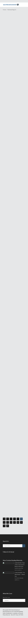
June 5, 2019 (9, 498)
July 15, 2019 (9, 179)
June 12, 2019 (9, 443)
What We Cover (6, 597)
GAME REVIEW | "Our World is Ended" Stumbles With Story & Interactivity (14, 329)
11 (21, 522)
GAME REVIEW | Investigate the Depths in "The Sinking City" (13, 271)
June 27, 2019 (9, 275)
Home (4, 9)
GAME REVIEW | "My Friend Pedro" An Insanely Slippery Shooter (13, 175)
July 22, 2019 (9, 93)
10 (18, 522)
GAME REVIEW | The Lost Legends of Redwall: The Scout (14, 127)
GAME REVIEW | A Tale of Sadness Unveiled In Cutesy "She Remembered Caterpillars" (13, 438)
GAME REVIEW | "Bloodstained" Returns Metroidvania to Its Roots (12, 88)
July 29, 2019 (9, 51)
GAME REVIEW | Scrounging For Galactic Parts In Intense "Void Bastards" (13, 233)
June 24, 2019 (9, 333)
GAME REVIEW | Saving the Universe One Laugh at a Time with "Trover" (14, 493)
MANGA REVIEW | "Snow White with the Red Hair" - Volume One (13, 388)
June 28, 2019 (9, 238)
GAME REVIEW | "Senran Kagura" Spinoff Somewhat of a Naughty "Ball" (13, 47)
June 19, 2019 (9, 392)
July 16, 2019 (9, 130)
